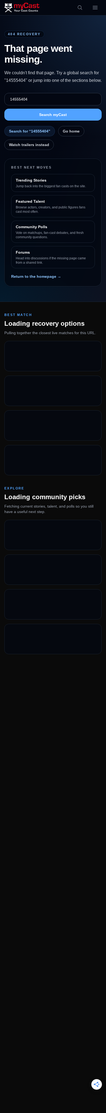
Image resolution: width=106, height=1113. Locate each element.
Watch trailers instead (29, 145)
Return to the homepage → (36, 276)
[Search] (79, 7)
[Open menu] (95, 7)
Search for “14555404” (29, 131)
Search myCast (53, 114)
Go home (71, 131)
